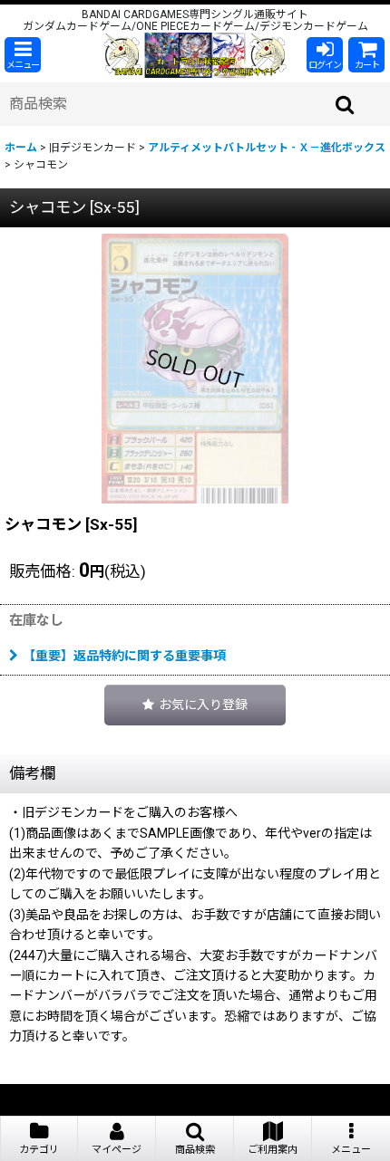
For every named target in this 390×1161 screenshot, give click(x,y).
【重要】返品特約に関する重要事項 (124, 655)
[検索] (346, 104)
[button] (23, 54)
